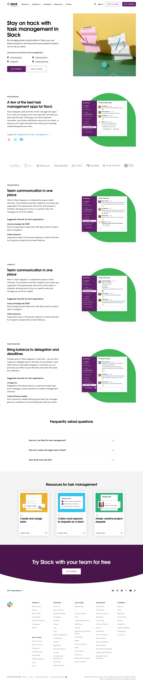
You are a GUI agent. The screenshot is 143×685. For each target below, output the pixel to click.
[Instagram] (117, 591)
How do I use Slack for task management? (47, 440)
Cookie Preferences (41, 677)
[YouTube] (130, 591)
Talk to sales (113, 4)
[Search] (95, 4)
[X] (126, 591)
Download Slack (12, 677)
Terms (31, 677)
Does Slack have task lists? (40, 460)
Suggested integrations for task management (27, 134)
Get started (129, 4)
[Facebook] (122, 591)
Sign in (100, 4)
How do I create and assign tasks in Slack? (47, 450)
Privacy (24, 677)
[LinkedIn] (113, 591)
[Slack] (12, 4)
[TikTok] (135, 591)
